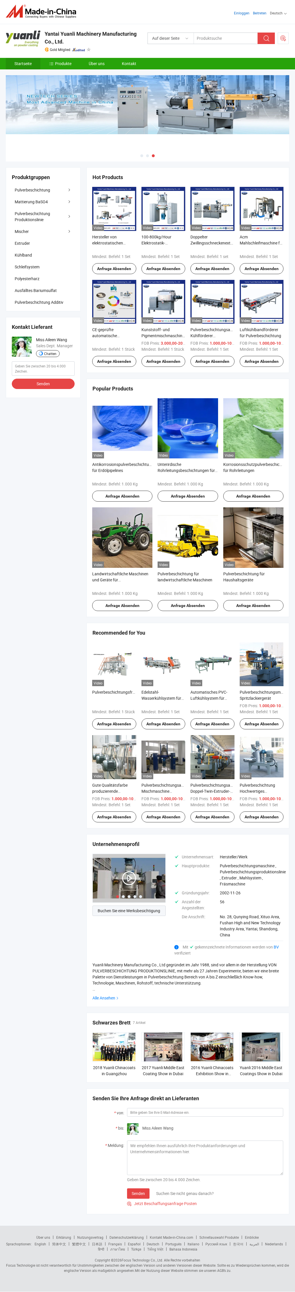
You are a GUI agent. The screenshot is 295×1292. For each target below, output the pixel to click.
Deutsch (153, 1244)
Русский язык (216, 1244)
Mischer (22, 231)
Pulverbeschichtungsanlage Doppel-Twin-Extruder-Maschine (215, 791)
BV (276, 947)
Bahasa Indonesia (183, 1249)
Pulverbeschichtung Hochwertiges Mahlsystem (257, 791)
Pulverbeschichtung (32, 190)
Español (134, 1244)
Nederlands (274, 1244)
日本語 (97, 1244)
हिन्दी (101, 1249)
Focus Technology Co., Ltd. (142, 1260)
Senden (138, 1193)
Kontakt (129, 63)
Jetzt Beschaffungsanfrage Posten (162, 1203)
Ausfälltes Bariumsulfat (36, 290)
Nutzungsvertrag (90, 1237)
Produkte (63, 63)
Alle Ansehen (103, 998)
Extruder (22, 243)
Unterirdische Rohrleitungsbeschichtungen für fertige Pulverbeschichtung (186, 470)
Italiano (193, 1244)
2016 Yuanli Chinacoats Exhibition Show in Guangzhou (212, 1073)
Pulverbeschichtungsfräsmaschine (123, 692)
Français (115, 1244)
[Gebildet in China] (43, 11)
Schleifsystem (27, 267)
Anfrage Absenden (114, 268)
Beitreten (259, 13)
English (40, 1244)
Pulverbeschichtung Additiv (39, 302)
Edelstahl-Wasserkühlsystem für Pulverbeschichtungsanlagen (167, 698)
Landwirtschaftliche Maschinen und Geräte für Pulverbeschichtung (120, 580)
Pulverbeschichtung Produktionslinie (32, 216)
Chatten (50, 353)
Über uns (97, 63)
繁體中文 (79, 1244)
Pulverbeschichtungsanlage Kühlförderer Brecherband (215, 335)
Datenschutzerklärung (126, 1237)
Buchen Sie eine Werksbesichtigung (129, 910)
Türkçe (136, 1249)
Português (173, 1244)
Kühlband (23, 255)
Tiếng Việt (155, 1249)
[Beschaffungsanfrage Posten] (283, 38)
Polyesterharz (27, 278)
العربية (254, 1244)
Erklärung (63, 1237)
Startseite (23, 63)
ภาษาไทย (117, 1249)
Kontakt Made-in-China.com (171, 1237)
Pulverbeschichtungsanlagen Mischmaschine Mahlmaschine (167, 791)
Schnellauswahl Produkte (219, 1237)
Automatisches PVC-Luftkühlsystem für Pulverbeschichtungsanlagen (216, 698)
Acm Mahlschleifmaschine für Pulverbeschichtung (261, 243)
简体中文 (59, 1244)
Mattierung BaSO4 (31, 201)
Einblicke (252, 1237)
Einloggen (241, 13)
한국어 (238, 1244)
